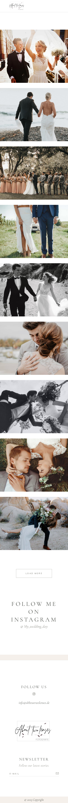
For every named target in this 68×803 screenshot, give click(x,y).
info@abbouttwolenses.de (34, 703)
